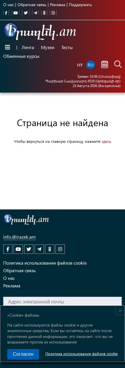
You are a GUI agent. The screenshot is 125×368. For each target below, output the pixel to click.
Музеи (47, 47)
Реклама (57, 4)
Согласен (23, 354)
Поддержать (80, 4)
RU (91, 65)
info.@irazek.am (19, 237)
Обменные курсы (21, 56)
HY (80, 65)
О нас (8, 4)
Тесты (67, 47)
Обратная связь (31, 4)
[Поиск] (118, 64)
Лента (28, 47)
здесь (106, 141)
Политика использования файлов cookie (81, 353)
